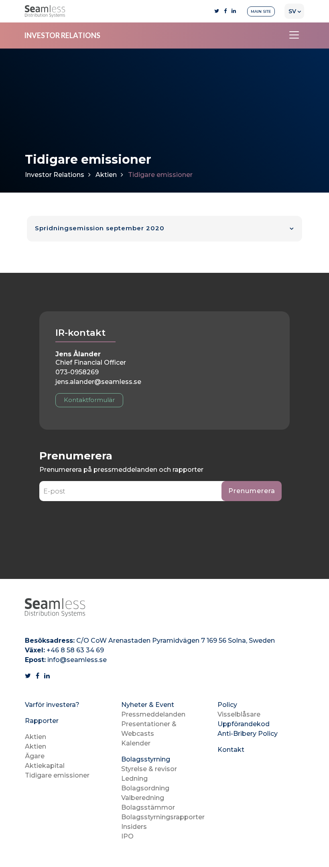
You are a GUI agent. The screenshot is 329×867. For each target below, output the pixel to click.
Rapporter (42, 721)
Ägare (35, 756)
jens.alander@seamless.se (98, 382)
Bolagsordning (145, 788)
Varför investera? (52, 705)
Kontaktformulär (89, 400)
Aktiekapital (45, 766)
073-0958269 (77, 372)
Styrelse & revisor (149, 769)
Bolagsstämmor (148, 807)
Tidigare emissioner (57, 775)
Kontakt (230, 749)
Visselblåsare (238, 714)
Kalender (135, 743)
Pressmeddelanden (153, 714)
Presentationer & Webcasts (149, 728)
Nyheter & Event (147, 705)
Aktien (106, 175)
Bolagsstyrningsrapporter (163, 817)
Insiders (134, 826)
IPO (127, 836)
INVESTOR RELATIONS (62, 35)
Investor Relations (54, 175)
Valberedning (142, 798)
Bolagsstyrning (145, 759)
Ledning (134, 778)
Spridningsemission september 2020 (99, 228)
